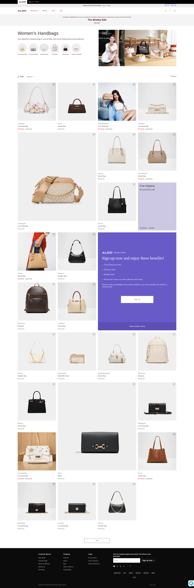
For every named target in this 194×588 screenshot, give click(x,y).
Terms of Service (68, 567)
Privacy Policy (92, 558)
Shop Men (151, 228)
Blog (64, 564)
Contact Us (41, 567)
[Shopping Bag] (175, 11)
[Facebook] (114, 566)
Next (97, 540)
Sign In (167, 5)
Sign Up (173, 5)
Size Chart (41, 570)
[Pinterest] (130, 566)
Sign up (104, 5)
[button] (32, 77)
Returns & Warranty (44, 564)
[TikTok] (121, 566)
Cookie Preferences (94, 564)
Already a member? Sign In (137, 326)
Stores (65, 561)
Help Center (41, 558)
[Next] (142, 5)
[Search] (166, 11)
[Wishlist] (170, 10)
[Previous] (51, 5)
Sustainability (67, 570)
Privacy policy (153, 584)
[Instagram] (117, 566)
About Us (66, 558)
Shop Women (143, 228)
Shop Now (97, 22)
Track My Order (42, 561)
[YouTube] (127, 566)
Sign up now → (148, 560)
